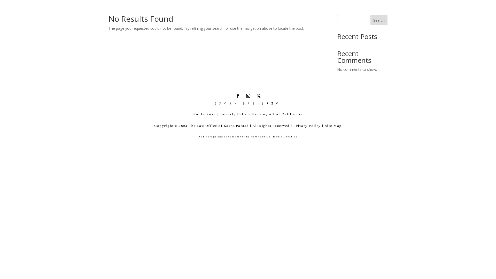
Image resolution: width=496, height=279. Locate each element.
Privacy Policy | (309, 126)
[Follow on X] (258, 96)
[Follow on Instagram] (248, 96)
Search (379, 20)
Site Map (333, 126)
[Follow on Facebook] (238, 96)
